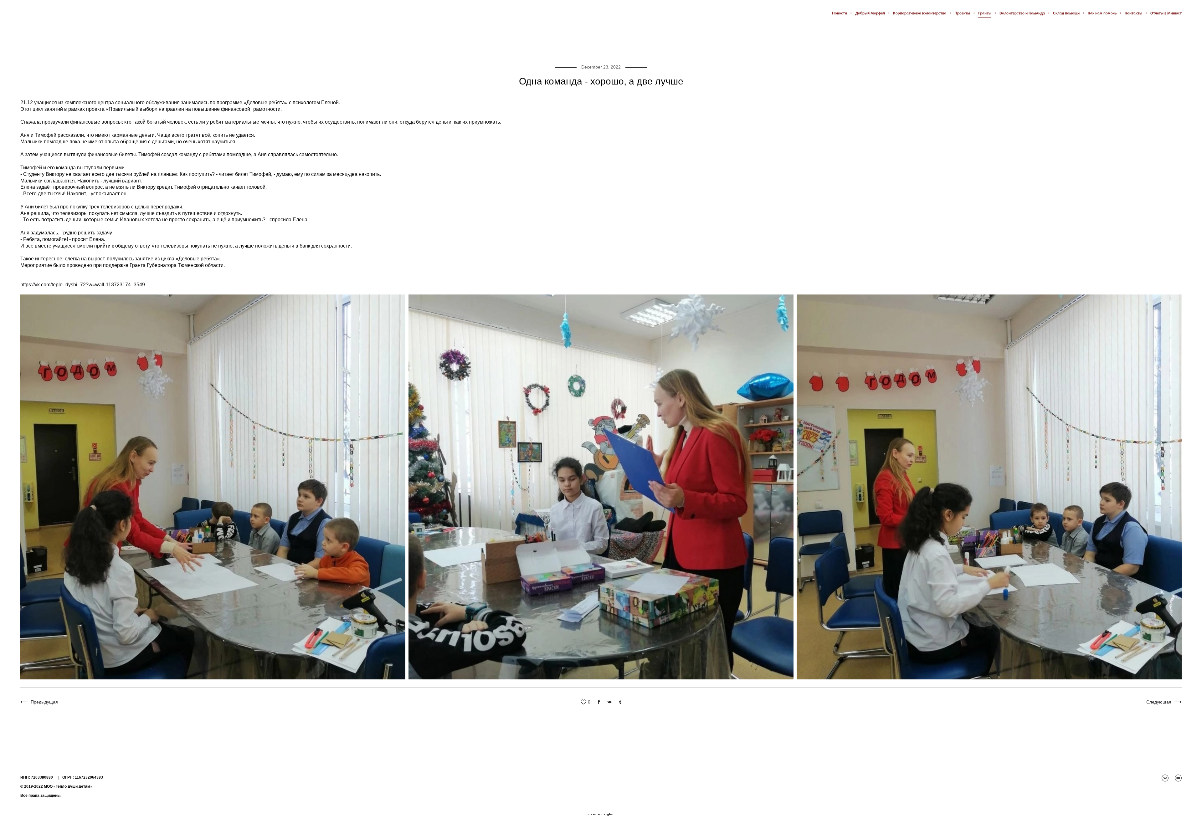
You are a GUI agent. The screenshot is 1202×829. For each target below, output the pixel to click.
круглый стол (34, 48)
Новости (839, 12)
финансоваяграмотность (250, 48)
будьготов (145, 48)
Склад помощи (1066, 12)
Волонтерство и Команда (1022, 12)
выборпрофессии (302, 48)
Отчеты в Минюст (1166, 12)
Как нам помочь (1102, 12)
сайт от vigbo (601, 814)
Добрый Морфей (870, 12)
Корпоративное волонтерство (919, 12)
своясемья (67, 48)
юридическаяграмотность (190, 48)
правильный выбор (106, 48)
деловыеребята (377, 48)
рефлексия (341, 48)
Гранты (984, 12)
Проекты (962, 12)
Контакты (1133, 12)
